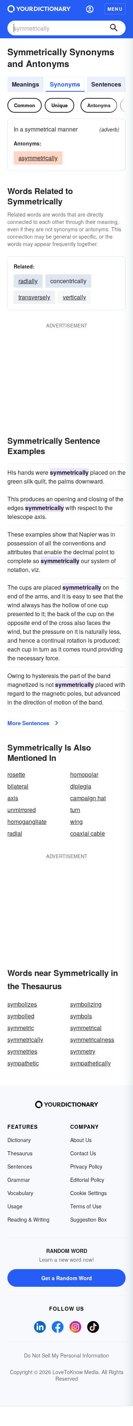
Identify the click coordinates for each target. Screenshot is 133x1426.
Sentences (106, 84)
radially (28, 281)
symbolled (20, 1016)
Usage (15, 1206)
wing (76, 821)
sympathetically (90, 1063)
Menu (115, 9)
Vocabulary (20, 1193)
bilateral (17, 786)
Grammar (18, 1179)
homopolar (84, 774)
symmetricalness (92, 1039)
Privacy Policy (86, 1166)
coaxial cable (87, 833)
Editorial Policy (87, 1179)
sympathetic (23, 1063)
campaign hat (88, 798)
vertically (74, 297)
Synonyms (65, 84)
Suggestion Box (88, 1219)
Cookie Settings (88, 1193)
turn (75, 809)
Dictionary (19, 1140)
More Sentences (28, 723)
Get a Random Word (66, 1278)
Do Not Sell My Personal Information (66, 1355)
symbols (81, 1016)
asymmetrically (38, 158)
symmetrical (86, 1027)
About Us (81, 1140)
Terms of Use (86, 1206)
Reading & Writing (28, 1219)
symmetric (20, 1027)
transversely (34, 297)
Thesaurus (20, 1153)
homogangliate (27, 821)
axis (12, 798)
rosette (16, 774)
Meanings (25, 84)
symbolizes (22, 1004)
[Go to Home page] (39, 8)
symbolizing (86, 1004)
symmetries (22, 1051)
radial (14, 833)
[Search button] (114, 28)
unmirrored (21, 809)
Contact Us (83, 1153)
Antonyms (98, 105)
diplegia (80, 786)
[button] (89, 9)
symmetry (82, 1051)
